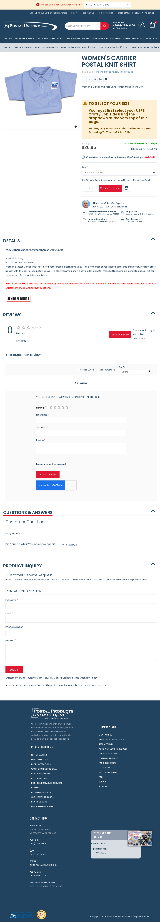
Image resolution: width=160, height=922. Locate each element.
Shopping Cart (106, 13)
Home (7, 47)
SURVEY (102, 781)
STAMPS (35, 787)
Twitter (89, 79)
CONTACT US (105, 734)
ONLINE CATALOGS (108, 753)
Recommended (107, 369)
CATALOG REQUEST (108, 758)
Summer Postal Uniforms (113, 47)
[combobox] (87, 26)
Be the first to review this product (114, 71)
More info (21, 340)
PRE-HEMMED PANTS (41, 792)
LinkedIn (95, 79)
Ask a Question (69, 544)
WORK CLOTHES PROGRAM (44, 769)
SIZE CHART (104, 767)
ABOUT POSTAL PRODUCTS (112, 739)
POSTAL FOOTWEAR (41, 773)
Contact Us (88, 13)
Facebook (84, 79)
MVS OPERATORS (39, 759)
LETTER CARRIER (39, 754)
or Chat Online (120, 28)
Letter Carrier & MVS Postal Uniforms (35, 47)
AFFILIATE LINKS (106, 744)
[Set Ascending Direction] (149, 371)
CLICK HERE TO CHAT (39, 875)
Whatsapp (100, 79)
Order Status (124, 13)
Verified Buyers (87, 369)
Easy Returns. (133, 219)
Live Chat (115, 206)
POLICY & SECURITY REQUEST (113, 749)
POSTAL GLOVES (39, 778)
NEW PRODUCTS (39, 801)
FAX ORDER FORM (107, 763)
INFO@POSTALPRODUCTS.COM (44, 865)
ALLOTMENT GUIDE (108, 772)
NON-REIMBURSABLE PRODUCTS (46, 783)
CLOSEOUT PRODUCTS (42, 797)
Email (105, 79)
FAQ (101, 777)
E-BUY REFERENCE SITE (42, 806)
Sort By (122, 367)
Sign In (74, 13)
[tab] (80, 239)
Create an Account (144, 13)
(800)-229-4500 (101, 206)
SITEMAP (103, 786)
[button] (75, 127)
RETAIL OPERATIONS (41, 764)
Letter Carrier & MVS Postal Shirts (77, 47)
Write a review (120, 334)
